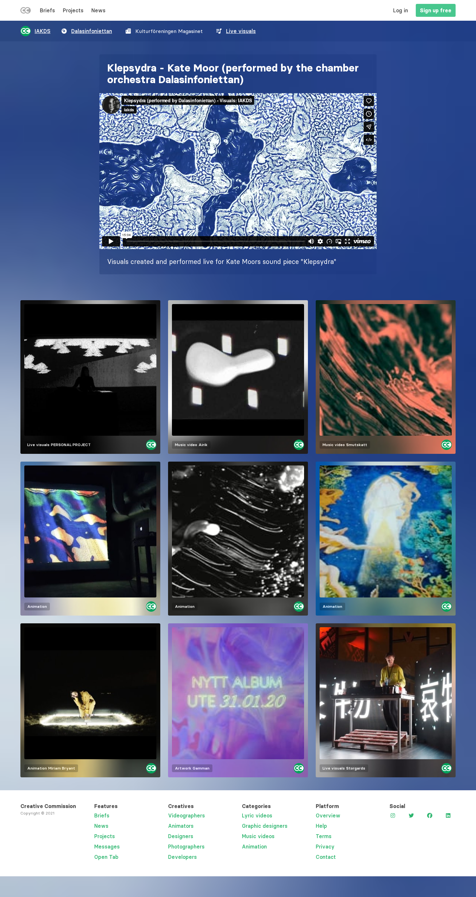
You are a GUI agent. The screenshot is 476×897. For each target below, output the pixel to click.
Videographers (186, 815)
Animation (254, 846)
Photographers (186, 846)
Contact (326, 857)
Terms (324, 836)
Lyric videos (257, 815)
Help (321, 826)
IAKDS (43, 31)
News (98, 10)
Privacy (325, 846)
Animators (181, 826)
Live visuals (241, 31)
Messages (107, 846)
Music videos (258, 836)
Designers (180, 836)
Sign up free (435, 10)
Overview (328, 815)
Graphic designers (265, 826)
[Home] (25, 11)
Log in (400, 10)
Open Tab (106, 857)
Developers (182, 857)
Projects (73, 10)
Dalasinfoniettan (91, 31)
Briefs (47, 10)
